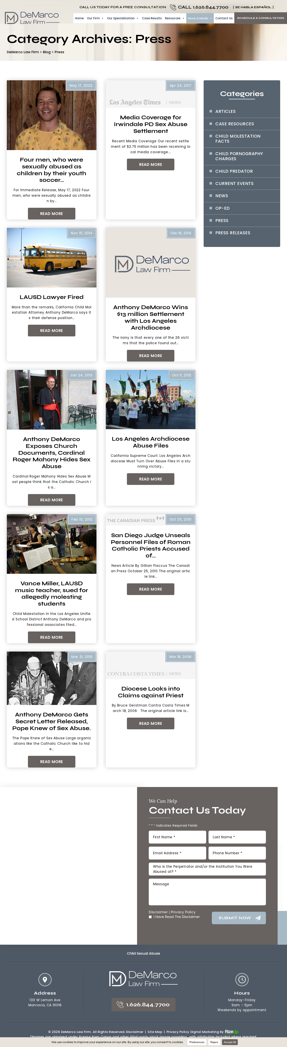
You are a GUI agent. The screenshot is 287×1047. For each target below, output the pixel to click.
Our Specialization (121, 18)
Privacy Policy (183, 912)
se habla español (253, 7)
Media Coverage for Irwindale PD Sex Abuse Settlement (150, 124)
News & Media (198, 18)
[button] (277, 7)
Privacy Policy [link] (178, 1032)
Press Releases (232, 232)
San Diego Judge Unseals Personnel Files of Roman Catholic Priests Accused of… (151, 545)
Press (222, 220)
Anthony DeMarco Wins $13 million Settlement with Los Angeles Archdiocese (150, 317)
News (221, 195)
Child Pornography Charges (239, 156)
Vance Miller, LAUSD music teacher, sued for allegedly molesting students (51, 593)
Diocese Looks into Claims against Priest (151, 692)
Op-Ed (222, 208)
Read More (51, 213)
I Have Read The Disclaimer (177, 917)
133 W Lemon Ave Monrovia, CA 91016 (45, 1002)
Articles (225, 111)
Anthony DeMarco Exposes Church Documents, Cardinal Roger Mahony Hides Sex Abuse (52, 453)
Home (79, 18)
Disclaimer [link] (135, 1032)
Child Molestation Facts (238, 139)
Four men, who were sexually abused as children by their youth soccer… (51, 170)
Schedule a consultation (260, 18)
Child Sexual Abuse (143, 953)
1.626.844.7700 (210, 7)
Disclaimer (158, 912)
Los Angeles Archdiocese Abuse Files (151, 442)
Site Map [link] (155, 1032)
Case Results (152, 18)
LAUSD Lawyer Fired (52, 297)
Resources (173, 18)
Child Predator (234, 171)
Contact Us (224, 18)
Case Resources (234, 123)
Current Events (234, 183)
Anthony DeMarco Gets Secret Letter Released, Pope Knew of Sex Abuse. (51, 721)
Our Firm (93, 18)
